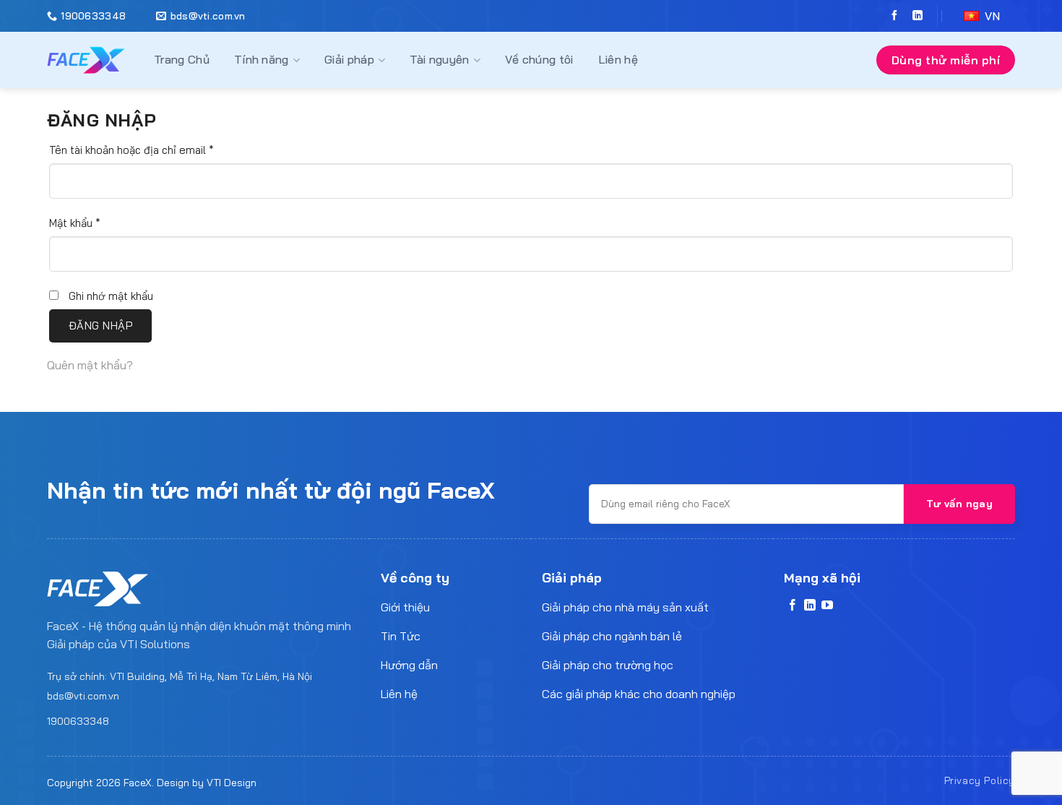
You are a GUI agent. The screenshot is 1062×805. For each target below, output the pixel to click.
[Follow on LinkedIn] (914, 15)
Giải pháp (349, 59)
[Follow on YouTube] (827, 605)
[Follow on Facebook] (890, 15)
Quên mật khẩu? (90, 365)
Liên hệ (618, 59)
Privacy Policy (979, 780)
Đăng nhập (100, 325)
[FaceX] (86, 60)
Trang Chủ (182, 59)
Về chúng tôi (539, 59)
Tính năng (261, 59)
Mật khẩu (74, 223)
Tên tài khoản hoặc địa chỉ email (131, 150)
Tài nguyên (439, 59)
